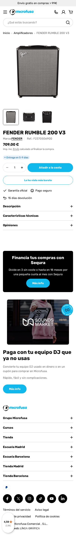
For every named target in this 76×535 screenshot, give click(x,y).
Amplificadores (23, 33)
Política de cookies (47, 516)
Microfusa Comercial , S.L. (30, 524)
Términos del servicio (16, 509)
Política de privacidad (17, 516)
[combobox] (38, 22)
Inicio (6, 33)
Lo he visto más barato (38, 180)
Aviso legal (42, 509)
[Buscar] (68, 22)
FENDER (16, 138)
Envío (16, 149)
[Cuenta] (63, 12)
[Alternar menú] (5, 12)
